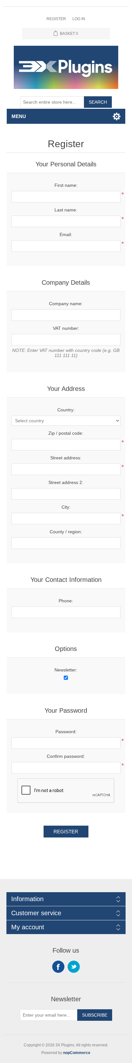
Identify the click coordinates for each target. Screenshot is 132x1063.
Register (56, 19)
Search (98, 102)
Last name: (65, 209)
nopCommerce (76, 1053)
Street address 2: (65, 482)
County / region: (66, 531)
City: (66, 507)
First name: (66, 185)
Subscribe (94, 1015)
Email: (66, 234)
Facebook (58, 967)
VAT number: (66, 328)
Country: (66, 409)
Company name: (66, 303)
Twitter (74, 967)
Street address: (65, 457)
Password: (66, 731)
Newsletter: (65, 669)
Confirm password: (66, 756)
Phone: (66, 600)
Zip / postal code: (65, 433)
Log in (78, 19)
